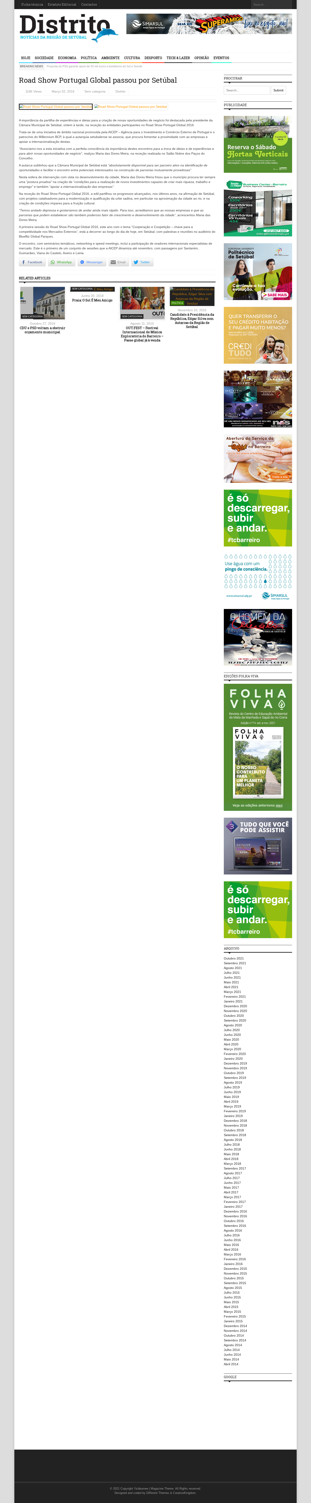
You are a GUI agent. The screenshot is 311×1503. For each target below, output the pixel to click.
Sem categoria (94, 91)
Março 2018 (232, 1163)
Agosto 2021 (233, 968)
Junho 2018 (232, 1149)
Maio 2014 (231, 1359)
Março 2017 (232, 1197)
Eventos (221, 58)
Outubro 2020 (234, 1015)
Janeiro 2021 (233, 1001)
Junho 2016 (232, 1240)
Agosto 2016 (233, 1230)
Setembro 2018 (235, 1135)
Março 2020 (232, 1049)
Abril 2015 (231, 1307)
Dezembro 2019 (235, 1063)
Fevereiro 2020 (235, 1054)
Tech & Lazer (178, 58)
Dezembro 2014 (235, 1326)
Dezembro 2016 (235, 1211)
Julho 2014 (232, 1350)
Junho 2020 (232, 1035)
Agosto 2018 (233, 1140)
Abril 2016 (231, 1249)
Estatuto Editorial (62, 4)
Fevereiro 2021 (235, 996)
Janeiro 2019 (233, 1116)
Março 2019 (232, 1106)
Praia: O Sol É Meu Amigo (92, 300)
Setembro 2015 (235, 1283)
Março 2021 (232, 992)
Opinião (201, 58)
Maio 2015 (231, 1302)
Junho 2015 (232, 1297)
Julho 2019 (232, 1087)
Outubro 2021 (234, 958)
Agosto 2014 (233, 1345)
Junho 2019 (232, 1092)
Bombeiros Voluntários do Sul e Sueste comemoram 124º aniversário (89, 66)
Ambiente (110, 58)
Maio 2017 (231, 1187)
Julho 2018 (232, 1144)
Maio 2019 (231, 1097)
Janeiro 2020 (233, 1058)
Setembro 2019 (235, 1078)
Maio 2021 (231, 982)
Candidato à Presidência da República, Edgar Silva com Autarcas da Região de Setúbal (192, 320)
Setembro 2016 (235, 1225)
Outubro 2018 (234, 1130)
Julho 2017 (232, 1178)
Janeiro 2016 (233, 1264)
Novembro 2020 (235, 1011)
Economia (67, 58)
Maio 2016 (231, 1245)
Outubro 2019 (234, 1073)
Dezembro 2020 (235, 1006)
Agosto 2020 (233, 1025)
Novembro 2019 (235, 1068)
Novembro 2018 (235, 1125)
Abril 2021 (231, 987)
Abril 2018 (231, 1159)
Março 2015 (232, 1311)
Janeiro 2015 (233, 1321)
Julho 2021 (232, 972)
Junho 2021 (232, 977)
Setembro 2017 (235, 1168)
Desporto (153, 58)
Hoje (25, 58)
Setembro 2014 (235, 1340)
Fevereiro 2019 (235, 1111)
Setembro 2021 (235, 963)
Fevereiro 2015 (235, 1316)
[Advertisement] (258, 1413)
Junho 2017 (232, 1183)
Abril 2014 (231, 1364)
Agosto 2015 (233, 1288)
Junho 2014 (232, 1354)
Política (89, 58)
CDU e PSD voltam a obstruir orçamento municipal (42, 330)
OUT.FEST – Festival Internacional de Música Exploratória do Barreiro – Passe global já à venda (142, 334)
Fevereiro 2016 (235, 1259)
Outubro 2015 (234, 1278)
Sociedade (44, 58)
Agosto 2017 (233, 1173)
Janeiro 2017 (233, 1206)
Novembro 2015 (235, 1273)
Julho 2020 (232, 1030)
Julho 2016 (232, 1235)
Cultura (132, 58)
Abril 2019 (231, 1101)
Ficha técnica (32, 4)
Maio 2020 (231, 1039)
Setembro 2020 (235, 1020)
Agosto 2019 (233, 1082)
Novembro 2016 (235, 1216)
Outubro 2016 (234, 1221)
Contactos (89, 4)
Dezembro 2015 (235, 1268)
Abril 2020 (231, 1044)
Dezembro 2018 (235, 1120)
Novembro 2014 (235, 1331)
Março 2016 (232, 1254)
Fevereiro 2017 (235, 1202)
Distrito (120, 91)
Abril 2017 (231, 1192)
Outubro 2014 (234, 1335)
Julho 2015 (232, 1292)
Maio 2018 (231, 1154)
